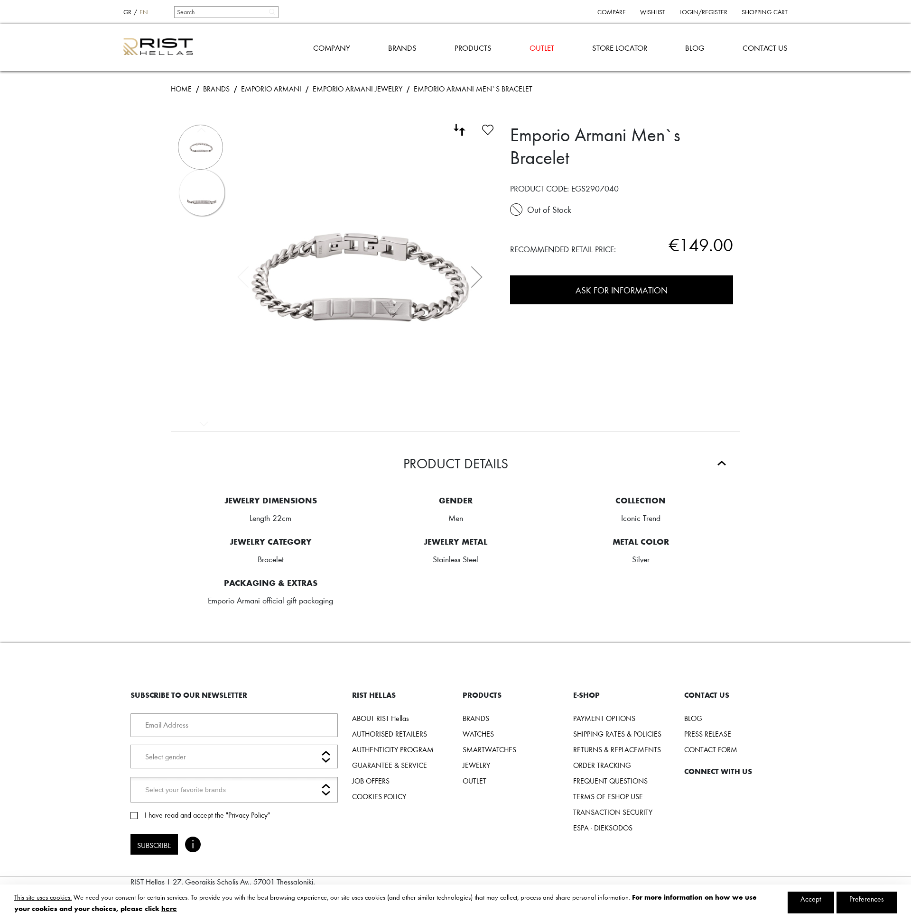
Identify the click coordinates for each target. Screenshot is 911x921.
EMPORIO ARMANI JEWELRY (357, 88)
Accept (810, 898)
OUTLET (542, 48)
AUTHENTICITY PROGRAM (393, 749)
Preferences (866, 898)
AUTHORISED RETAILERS (389, 734)
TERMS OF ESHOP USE (608, 796)
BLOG (695, 48)
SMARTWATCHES (489, 749)
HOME (181, 88)
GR (127, 12)
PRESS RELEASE (707, 734)
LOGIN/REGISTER (703, 12)
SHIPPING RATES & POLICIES (617, 734)
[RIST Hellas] (162, 47)
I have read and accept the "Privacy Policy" (207, 815)
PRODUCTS (473, 48)
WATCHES (478, 734)
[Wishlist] (487, 128)
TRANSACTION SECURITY (612, 812)
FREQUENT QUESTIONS (610, 780)
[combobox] (226, 12)
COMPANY (331, 48)
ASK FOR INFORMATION (622, 290)
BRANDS (402, 48)
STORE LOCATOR (619, 48)
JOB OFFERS (371, 780)
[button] (477, 277)
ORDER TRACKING (602, 765)
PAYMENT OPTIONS (604, 718)
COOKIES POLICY (379, 796)
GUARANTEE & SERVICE (389, 765)
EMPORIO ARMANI (271, 88)
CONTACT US (765, 48)
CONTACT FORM (710, 749)
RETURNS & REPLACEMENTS (617, 749)
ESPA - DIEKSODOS (602, 827)
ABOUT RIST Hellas (380, 718)
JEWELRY (476, 765)
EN (143, 12)
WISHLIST (652, 12)
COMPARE (611, 12)
